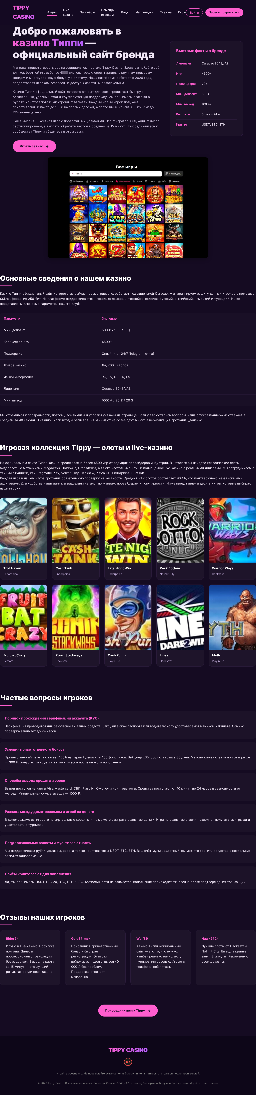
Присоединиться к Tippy (125, 1010)
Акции (52, 12)
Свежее (166, 12)
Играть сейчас (31, 146)
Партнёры (87, 12)
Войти (194, 12)
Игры (182, 12)
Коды (125, 12)
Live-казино (68, 12)
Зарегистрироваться (224, 12)
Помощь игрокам (107, 12)
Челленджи (144, 12)
